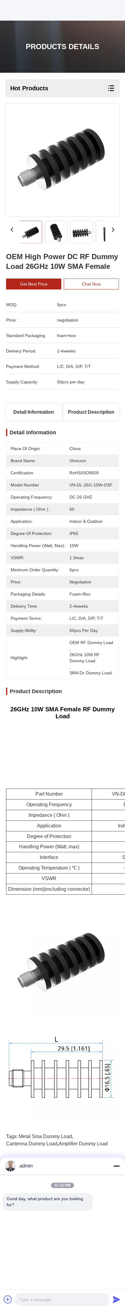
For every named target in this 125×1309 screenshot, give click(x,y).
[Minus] (116, 1166)
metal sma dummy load (45, 1136)
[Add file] (8, 1299)
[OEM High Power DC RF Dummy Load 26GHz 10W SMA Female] (62, 160)
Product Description (91, 412)
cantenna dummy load (31, 1143)
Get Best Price (34, 284)
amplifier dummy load (83, 1143)
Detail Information (33, 412)
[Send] (116, 1299)
